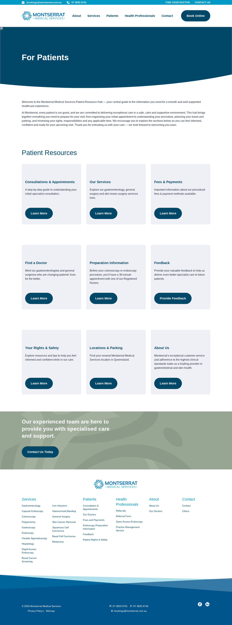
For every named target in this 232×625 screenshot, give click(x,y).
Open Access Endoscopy (129, 521)
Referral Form (123, 516)
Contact (167, 16)
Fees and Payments (93, 520)
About (76, 16)
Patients (112, 16)
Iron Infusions (59, 505)
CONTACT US (202, 2)
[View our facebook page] (200, 604)
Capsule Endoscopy (32, 511)
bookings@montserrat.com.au (44, 2)
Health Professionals (140, 16)
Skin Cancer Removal (64, 522)
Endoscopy (28, 532)
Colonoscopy (29, 516)
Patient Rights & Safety (95, 539)
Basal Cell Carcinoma (63, 536)
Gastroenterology (31, 505)
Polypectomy (28, 522)
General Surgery (61, 516)
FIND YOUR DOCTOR (178, 2)
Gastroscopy (28, 527)
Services (93, 16)
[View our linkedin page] (207, 604)
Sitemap (50, 611)
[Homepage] (43, 16)
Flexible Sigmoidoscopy (34, 538)
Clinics (185, 511)
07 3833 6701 (79, 2)
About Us (154, 505)
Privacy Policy (35, 611)
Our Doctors (89, 514)
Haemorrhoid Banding (64, 511)
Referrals (121, 510)
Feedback (88, 534)
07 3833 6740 (140, 606)
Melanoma (58, 541)
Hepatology (28, 543)
